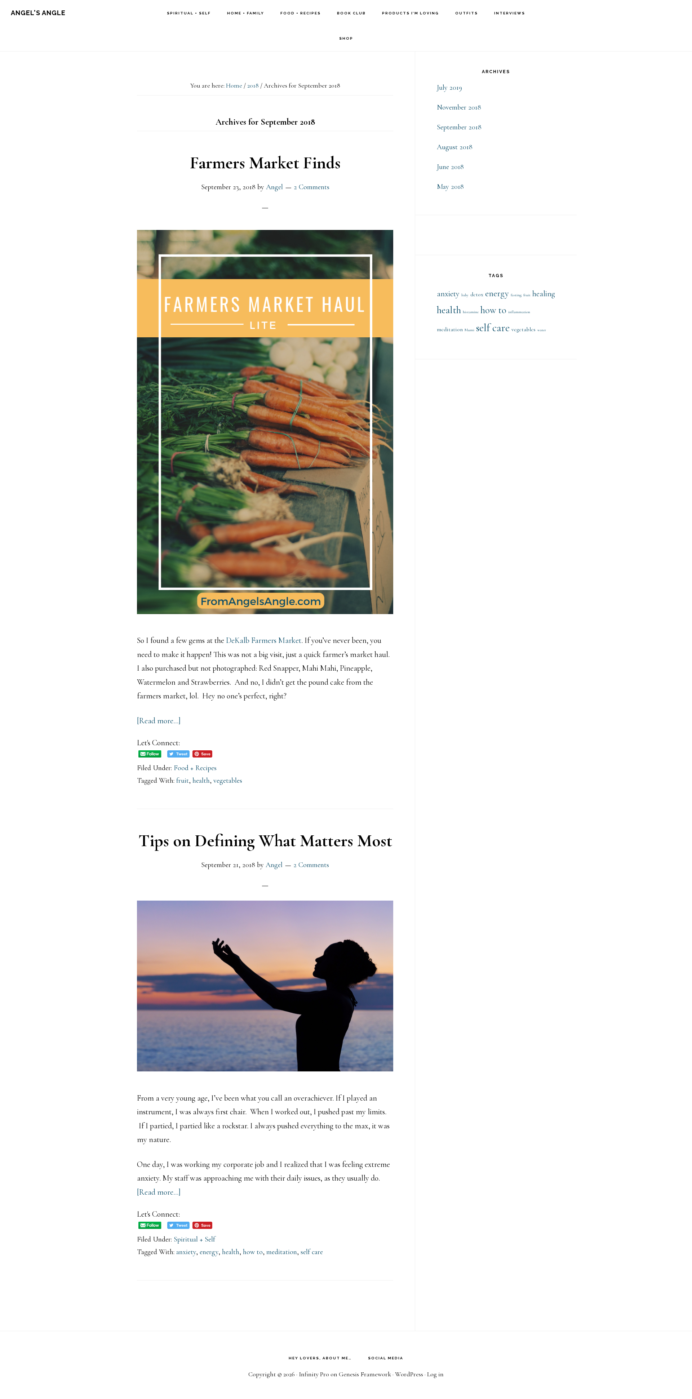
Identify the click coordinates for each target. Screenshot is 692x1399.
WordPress (409, 1374)
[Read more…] (159, 720)
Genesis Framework (365, 1374)
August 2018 (455, 147)
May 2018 (450, 186)
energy (209, 1252)
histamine (471, 312)
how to (253, 1252)
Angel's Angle (38, 13)
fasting (516, 295)
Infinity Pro (314, 1374)
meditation (281, 1252)
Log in (435, 1374)
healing (543, 293)
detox (476, 294)
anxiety (186, 1252)
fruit (182, 780)
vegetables (227, 780)
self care (312, 1252)
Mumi (469, 330)
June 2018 (450, 167)
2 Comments (311, 187)
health (201, 780)
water (541, 330)
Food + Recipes (195, 768)
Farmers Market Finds (265, 162)
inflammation (519, 312)
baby (465, 295)
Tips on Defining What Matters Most (265, 840)
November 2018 (459, 107)
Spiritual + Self (194, 1239)
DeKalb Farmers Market (263, 640)
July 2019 (449, 87)
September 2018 (459, 127)
